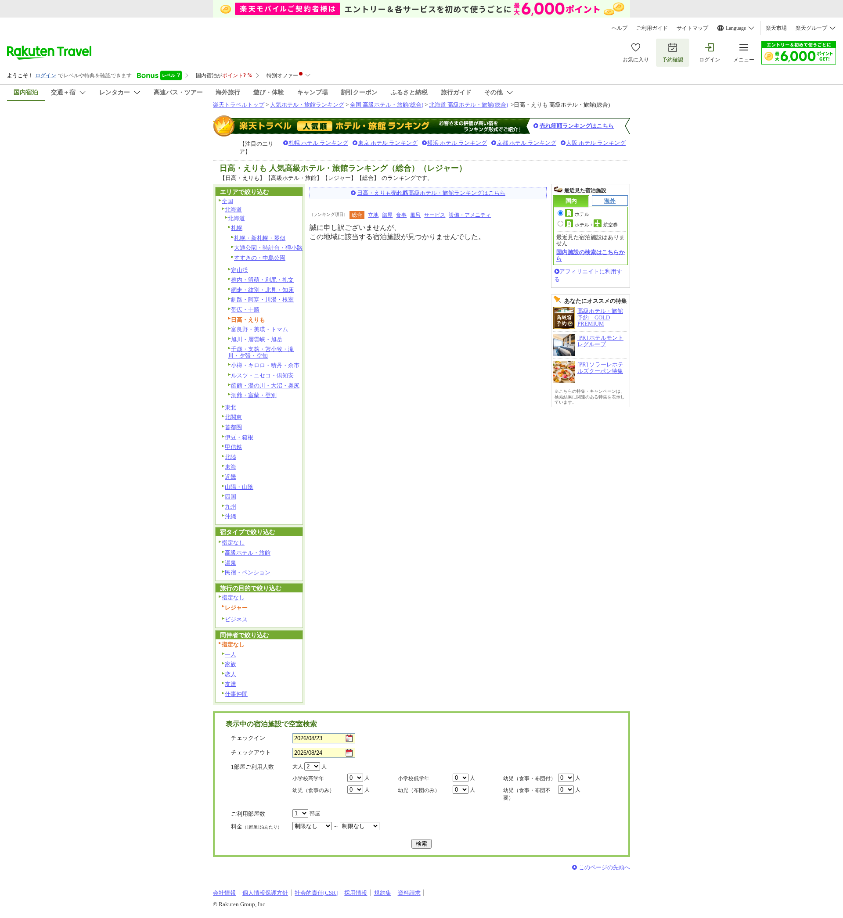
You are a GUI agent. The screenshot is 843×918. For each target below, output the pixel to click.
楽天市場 (776, 28)
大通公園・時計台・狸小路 (268, 247)
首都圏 (233, 427)
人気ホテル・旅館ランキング (307, 104)
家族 (230, 664)
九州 (230, 506)
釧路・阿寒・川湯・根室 (262, 299)
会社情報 (224, 892)
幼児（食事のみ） (313, 790)
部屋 (387, 215)
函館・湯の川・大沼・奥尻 (265, 385)
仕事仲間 (236, 694)
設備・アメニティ (470, 215)
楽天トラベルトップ (238, 104)
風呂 (415, 215)
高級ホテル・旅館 (247, 552)
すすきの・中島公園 (259, 258)
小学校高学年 (308, 778)
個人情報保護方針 (265, 892)
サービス (434, 215)
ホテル (582, 214)
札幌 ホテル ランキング (318, 143)
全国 (227, 201)
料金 (256, 826)
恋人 (230, 674)
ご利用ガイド (652, 28)
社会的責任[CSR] (316, 892)
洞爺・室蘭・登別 (254, 395)
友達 (230, 684)
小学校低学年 (413, 778)
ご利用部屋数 (248, 813)
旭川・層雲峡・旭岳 (256, 339)
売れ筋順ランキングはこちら (577, 125)
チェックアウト (251, 752)
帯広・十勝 (245, 309)
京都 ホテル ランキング (526, 143)
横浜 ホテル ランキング (457, 143)
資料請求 (409, 892)
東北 (230, 407)
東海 (230, 466)
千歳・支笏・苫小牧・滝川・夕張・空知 (261, 352)
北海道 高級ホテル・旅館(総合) (468, 104)
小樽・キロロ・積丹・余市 (265, 365)
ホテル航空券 (596, 224)
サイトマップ (692, 28)
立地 (373, 215)
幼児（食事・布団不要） (527, 794)
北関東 (233, 417)
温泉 (230, 562)
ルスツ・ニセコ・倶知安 (262, 375)
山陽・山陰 (239, 487)
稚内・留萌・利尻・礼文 (262, 279)
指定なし (233, 542)
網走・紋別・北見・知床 (262, 290)
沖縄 (230, 516)
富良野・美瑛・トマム (259, 329)
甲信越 (233, 447)
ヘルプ (619, 28)
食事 (401, 215)
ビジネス (236, 619)
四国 (230, 496)
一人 (230, 654)
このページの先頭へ (604, 867)
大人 (297, 767)
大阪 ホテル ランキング (596, 143)
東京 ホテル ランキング (388, 143)
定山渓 (239, 270)
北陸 (230, 457)
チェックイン (248, 738)
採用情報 (355, 892)
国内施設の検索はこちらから (590, 255)
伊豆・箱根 (239, 437)
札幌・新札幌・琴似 (259, 238)
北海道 (233, 209)
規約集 (382, 892)
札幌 (236, 228)
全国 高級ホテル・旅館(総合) (386, 104)
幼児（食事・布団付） (529, 778)
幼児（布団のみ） (419, 790)
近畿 (230, 476)
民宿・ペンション (247, 572)
